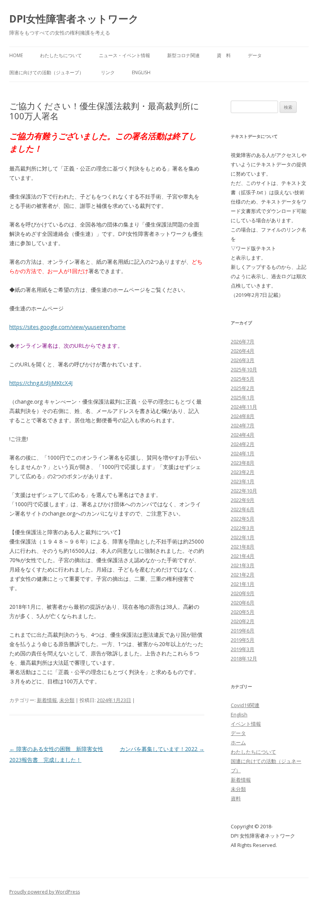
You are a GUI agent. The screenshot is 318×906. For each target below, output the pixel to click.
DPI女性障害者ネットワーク (74, 19)
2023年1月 (242, 481)
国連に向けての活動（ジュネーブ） (46, 72)
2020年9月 (242, 593)
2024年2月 (242, 444)
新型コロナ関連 (183, 55)
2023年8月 (242, 462)
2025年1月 (242, 397)
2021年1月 (242, 583)
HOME (16, 55)
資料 (236, 798)
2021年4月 (242, 555)
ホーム (238, 742)
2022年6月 (242, 509)
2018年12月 (244, 658)
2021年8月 (242, 546)
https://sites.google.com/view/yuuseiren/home (67, 327)
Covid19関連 (245, 705)
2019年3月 (242, 649)
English (141, 72)
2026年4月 (242, 350)
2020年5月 (242, 611)
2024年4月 (242, 434)
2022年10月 (244, 490)
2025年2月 (242, 388)
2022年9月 (242, 500)
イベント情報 (246, 723)
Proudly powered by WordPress (44, 892)
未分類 (66, 700)
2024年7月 (242, 425)
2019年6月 (242, 630)
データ (255, 55)
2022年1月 (242, 537)
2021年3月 (242, 565)
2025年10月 (244, 369)
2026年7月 (242, 341)
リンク (108, 72)
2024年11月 (244, 406)
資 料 (224, 55)
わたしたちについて (61, 55)
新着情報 (47, 700)
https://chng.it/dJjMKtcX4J (41, 383)
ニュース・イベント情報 (124, 55)
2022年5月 (242, 518)
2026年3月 (242, 360)
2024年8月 (242, 416)
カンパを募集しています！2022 (162, 749)
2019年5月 (242, 639)
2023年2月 (242, 472)
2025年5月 (242, 378)
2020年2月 (242, 621)
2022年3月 (242, 527)
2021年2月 (242, 574)
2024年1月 (242, 453)
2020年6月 (242, 602)
